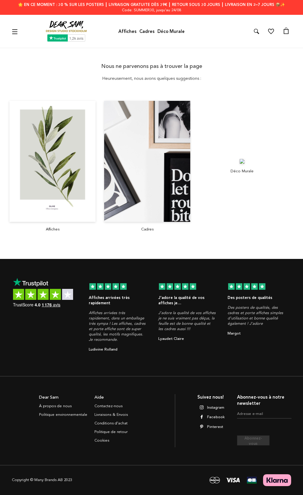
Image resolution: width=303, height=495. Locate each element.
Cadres (146, 31)
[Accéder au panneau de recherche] (256, 31)
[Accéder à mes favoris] (271, 31)
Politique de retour (111, 431)
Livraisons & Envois (111, 414)
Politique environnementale (63, 414)
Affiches (127, 31)
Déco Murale (171, 31)
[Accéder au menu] (15, 31)
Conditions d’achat (111, 423)
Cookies (101, 440)
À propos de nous (55, 406)
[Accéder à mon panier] (286, 31)
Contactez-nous (108, 406)
